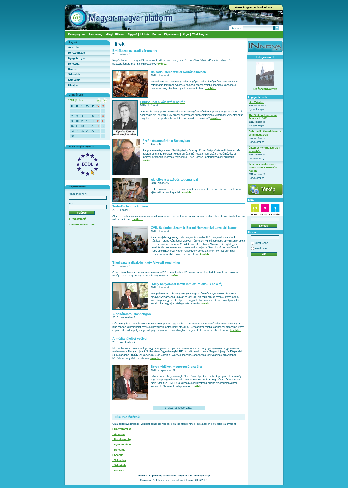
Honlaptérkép (202, 475)
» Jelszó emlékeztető (82, 224)
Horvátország (76, 52)
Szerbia (72, 69)
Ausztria (73, 47)
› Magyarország (122, 429)
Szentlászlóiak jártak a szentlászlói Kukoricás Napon (263, 167)
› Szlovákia (119, 460)
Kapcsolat (155, 475)
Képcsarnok (171, 34)
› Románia (118, 449)
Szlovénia (74, 79)
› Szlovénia (119, 465)
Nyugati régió (76, 58)
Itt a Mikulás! (256, 102)
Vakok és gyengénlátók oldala (253, 7)
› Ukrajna (118, 470)
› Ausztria (118, 434)
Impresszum (185, 475)
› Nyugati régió (121, 444)
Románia (73, 63)
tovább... (161, 63)
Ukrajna (73, 85)
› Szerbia (117, 454)
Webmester (169, 475)
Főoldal (142, 475)
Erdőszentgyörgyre (265, 88)
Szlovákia (74, 74)
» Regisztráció (77, 218)
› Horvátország (121, 439)
